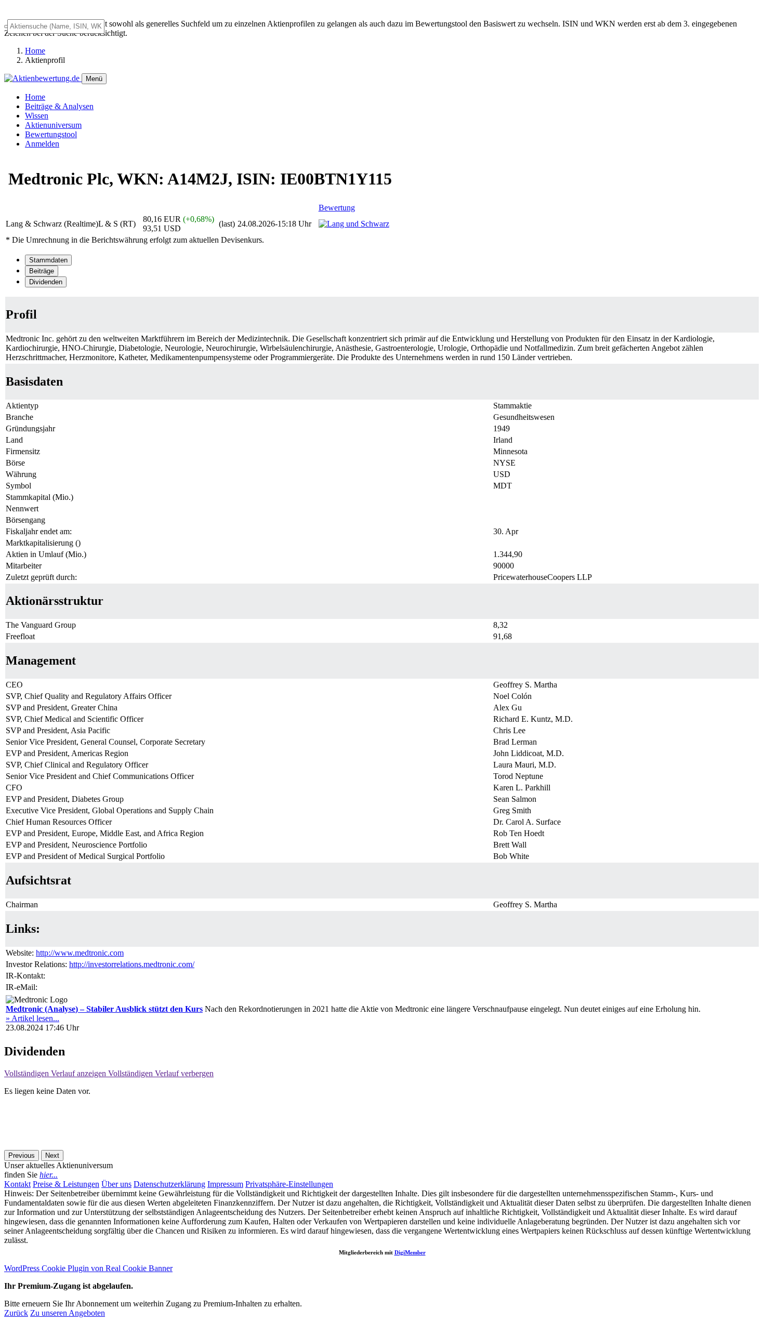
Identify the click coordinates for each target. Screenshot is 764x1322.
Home (35, 50)
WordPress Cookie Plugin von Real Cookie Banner (88, 1268)
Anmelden (42, 143)
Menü (94, 79)
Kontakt (17, 1184)
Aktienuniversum (53, 125)
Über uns (116, 1184)
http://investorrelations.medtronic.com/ (131, 964)
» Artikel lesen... (32, 1018)
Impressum (225, 1184)
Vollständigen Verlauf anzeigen (56, 1073)
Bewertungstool (51, 134)
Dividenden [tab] (45, 282)
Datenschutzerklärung (169, 1184)
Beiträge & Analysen (59, 106)
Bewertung (337, 207)
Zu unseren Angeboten (67, 1312)
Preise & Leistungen (66, 1184)
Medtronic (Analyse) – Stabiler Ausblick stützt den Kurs (104, 1008)
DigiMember (410, 1252)
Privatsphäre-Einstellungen (289, 1184)
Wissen (36, 115)
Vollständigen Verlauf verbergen (161, 1073)
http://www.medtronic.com (80, 952)
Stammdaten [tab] (48, 260)
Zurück (16, 1312)
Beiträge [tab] (41, 271)
